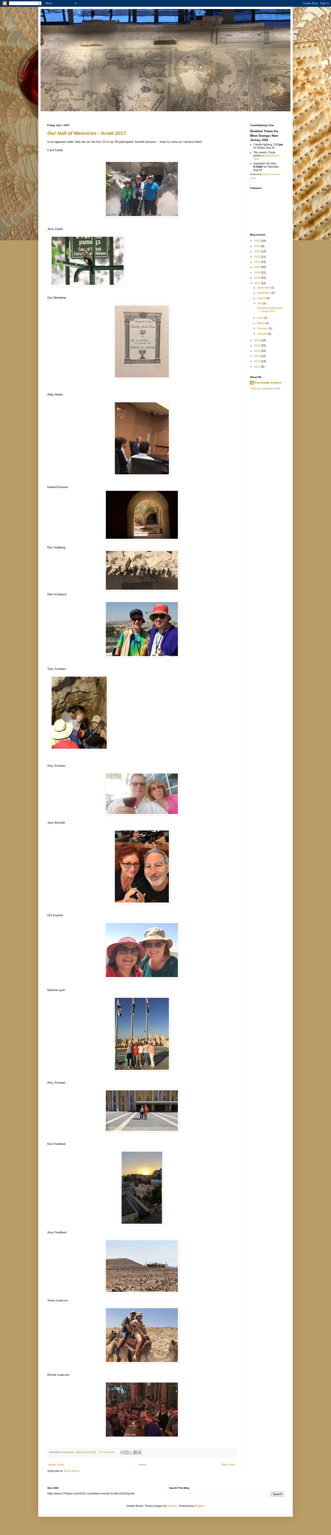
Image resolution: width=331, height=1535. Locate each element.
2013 (257, 356)
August (261, 298)
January (262, 333)
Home (142, 1464)
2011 (257, 366)
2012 (257, 361)
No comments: (107, 1452)
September (264, 292)
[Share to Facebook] (135, 1452)
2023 (257, 251)
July (260, 303)
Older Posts (228, 1464)
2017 (257, 283)
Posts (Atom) (71, 1471)
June (260, 317)
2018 (257, 277)
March (261, 323)
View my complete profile (265, 388)
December (264, 287)
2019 (257, 272)
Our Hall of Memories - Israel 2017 (86, 133)
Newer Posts (56, 1464)
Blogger (199, 1506)
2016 (257, 340)
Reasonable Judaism (267, 382)
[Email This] (122, 1452)
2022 (257, 256)
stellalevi (172, 1506)
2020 (257, 267)
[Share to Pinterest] (139, 1452)
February (263, 328)
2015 (257, 345)
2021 (257, 262)
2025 (257, 240)
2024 (257, 246)
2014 (257, 350)
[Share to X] (131, 1452)
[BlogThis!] (127, 1452)
